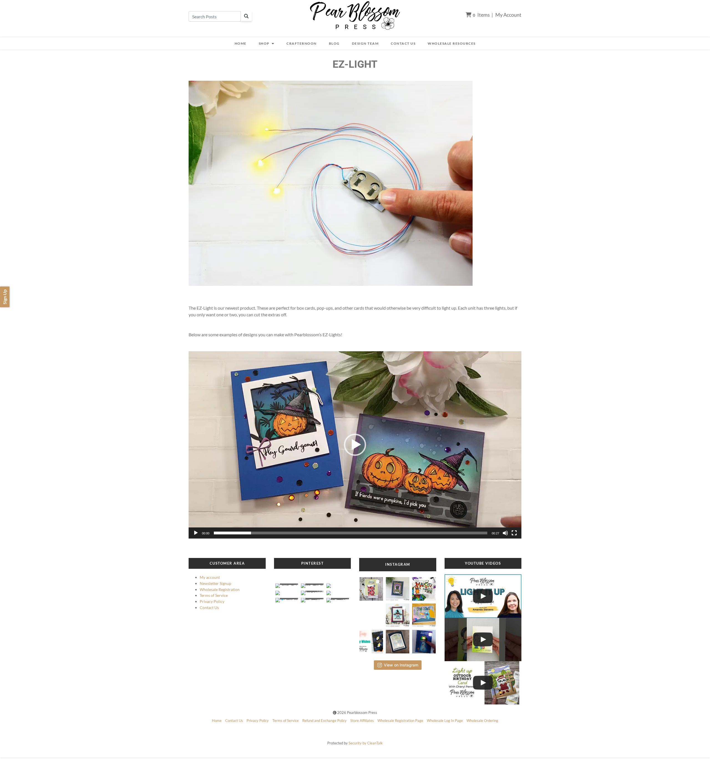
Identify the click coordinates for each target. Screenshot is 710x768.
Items (481, 15)
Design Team (365, 43)
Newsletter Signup (215, 583)
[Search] (246, 16)
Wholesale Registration (220, 589)
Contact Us (403, 43)
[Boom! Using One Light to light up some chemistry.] (483, 639)
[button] (355, 445)
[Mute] (505, 533)
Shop (264, 43)
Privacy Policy (212, 601)
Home (241, 43)
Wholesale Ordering (482, 720)
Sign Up (4, 296)
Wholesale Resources (452, 43)
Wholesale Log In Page (445, 720)
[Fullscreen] (514, 533)
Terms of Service (214, 595)
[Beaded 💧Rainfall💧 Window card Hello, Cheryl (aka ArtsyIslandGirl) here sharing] (397, 640)
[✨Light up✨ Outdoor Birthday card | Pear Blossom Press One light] (483, 682)
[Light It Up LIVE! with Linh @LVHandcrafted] (483, 596)
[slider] (350, 533)
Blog (334, 43)
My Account (508, 15)
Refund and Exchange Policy (324, 720)
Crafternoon (301, 43)
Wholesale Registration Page (400, 720)
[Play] (196, 533)
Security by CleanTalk (366, 743)
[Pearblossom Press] (355, 15)
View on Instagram (401, 665)
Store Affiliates (362, 720)
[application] (355, 445)
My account (210, 577)
